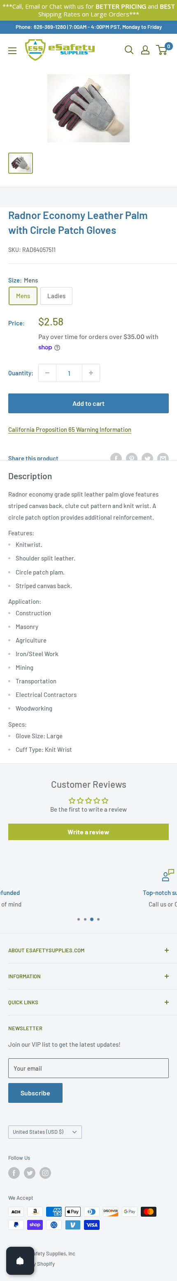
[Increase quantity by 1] (91, 372)
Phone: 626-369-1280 (41, 27)
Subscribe (35, 1093)
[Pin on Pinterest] (131, 458)
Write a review (88, 832)
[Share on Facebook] (116, 458)
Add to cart (88, 403)
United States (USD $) (38, 1131)
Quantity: (20, 373)
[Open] (20, 1261)
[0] (162, 50)
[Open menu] (12, 50)
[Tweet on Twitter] (147, 458)
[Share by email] (163, 458)
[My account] (145, 49)
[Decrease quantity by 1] (47, 372)
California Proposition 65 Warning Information (69, 429)
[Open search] (129, 49)
